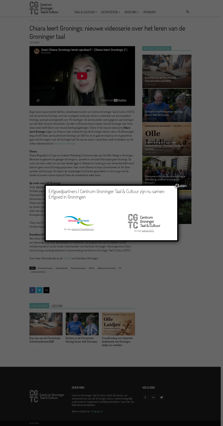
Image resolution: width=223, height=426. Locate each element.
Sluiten (177, 186)
